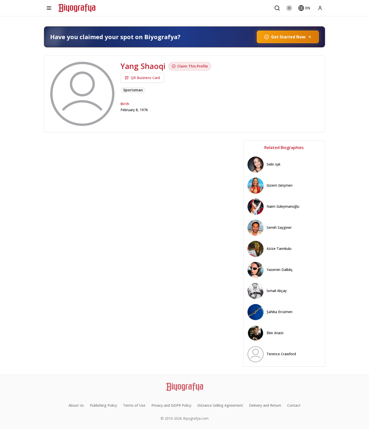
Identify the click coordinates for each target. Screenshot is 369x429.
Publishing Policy (103, 405)
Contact (293, 405)
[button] (304, 8)
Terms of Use (134, 405)
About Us (76, 405)
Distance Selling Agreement (220, 405)
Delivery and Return (265, 405)
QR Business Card (145, 77)
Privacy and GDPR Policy (171, 405)
